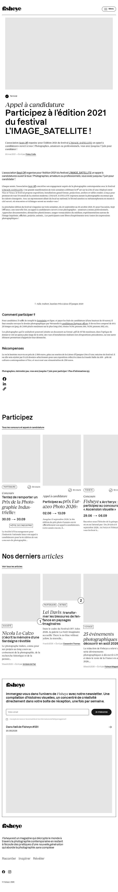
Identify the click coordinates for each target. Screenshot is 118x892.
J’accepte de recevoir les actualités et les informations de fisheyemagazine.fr (38, 719)
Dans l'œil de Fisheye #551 (22, 727)
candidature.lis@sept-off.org (75, 323)
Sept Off (23, 142)
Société (7, 626)
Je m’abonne (101, 712)
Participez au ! (62, 504)
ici (88, 371)
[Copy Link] (59, 388)
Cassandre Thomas (71, 644)
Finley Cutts (31, 154)
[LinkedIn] (59, 383)
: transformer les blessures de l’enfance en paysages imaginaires (62, 618)
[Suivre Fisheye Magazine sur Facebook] (3, 871)
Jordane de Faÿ (29, 664)
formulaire (42, 320)
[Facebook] (59, 378)
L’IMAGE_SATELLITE (80, 142)
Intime (62, 605)
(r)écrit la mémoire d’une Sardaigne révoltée (20, 636)
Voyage (88, 627)
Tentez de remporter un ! (20, 505)
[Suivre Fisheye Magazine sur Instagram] (9, 871)
